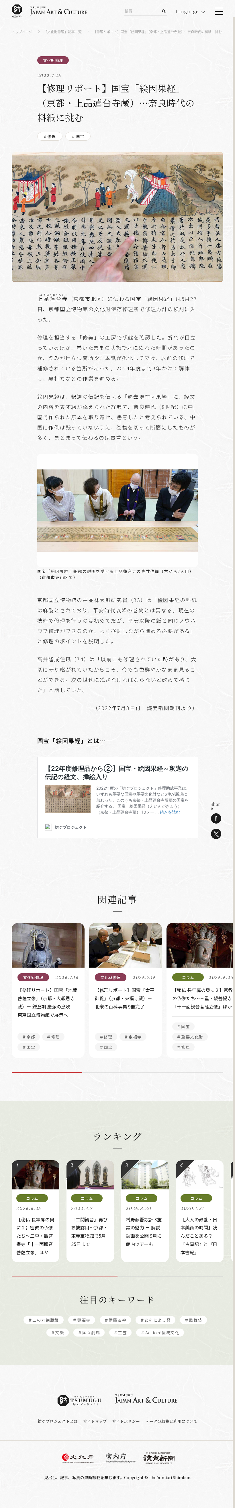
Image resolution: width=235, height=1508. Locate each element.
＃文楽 (57, 1332)
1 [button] (47, 1072)
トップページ (22, 32)
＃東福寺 (133, 1037)
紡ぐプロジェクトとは (58, 1421)
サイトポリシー (126, 1421)
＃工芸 (120, 1332)
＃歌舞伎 (193, 1320)
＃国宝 (78, 136)
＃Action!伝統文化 (160, 1332)
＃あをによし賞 (155, 1320)
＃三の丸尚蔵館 (43, 1320)
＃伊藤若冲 (115, 1320)
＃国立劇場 (89, 1332)
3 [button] (188, 1072)
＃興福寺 (82, 1320)
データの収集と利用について (171, 1421)
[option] (48, 990)
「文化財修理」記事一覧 (63, 32)
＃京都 (28, 1037)
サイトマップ (95, 1421)
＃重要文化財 (190, 1037)
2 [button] (117, 1072)
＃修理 (49, 136)
